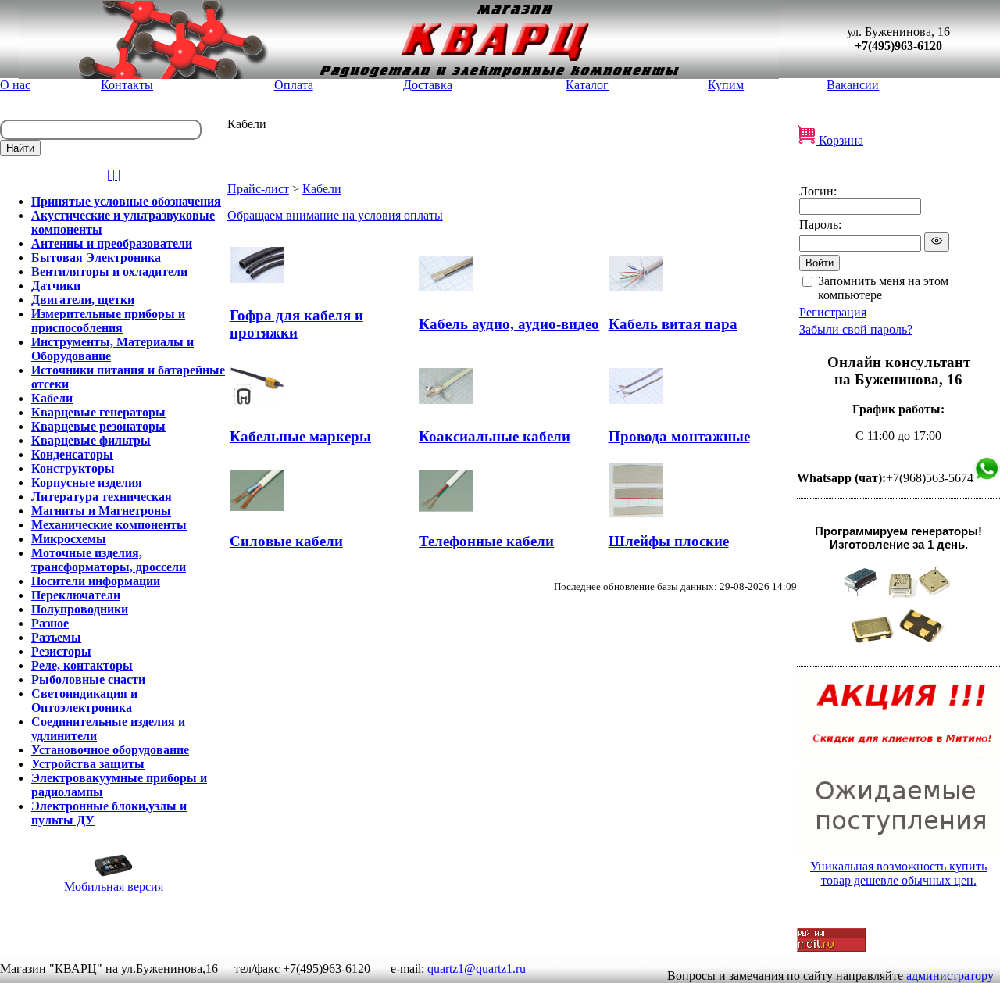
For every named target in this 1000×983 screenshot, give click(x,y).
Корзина (839, 140)
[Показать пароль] (936, 242)
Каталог (587, 84)
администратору (950, 975)
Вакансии (853, 84)
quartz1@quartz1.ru (476, 968)
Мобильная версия (113, 886)
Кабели (321, 188)
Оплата (293, 84)
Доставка (427, 84)
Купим (726, 84)
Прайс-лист (258, 188)
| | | (113, 174)
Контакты (127, 84)
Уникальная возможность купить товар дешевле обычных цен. (898, 873)
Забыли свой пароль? (855, 329)
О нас (15, 84)
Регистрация (832, 312)
